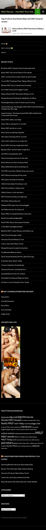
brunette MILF (31, 420)
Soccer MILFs (12, 446)
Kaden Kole (5, 314)
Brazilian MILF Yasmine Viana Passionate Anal (18, 68)
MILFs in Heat (19, 437)
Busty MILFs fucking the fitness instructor (16, 214)
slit (42, 443)
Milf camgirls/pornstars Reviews (18, 292)
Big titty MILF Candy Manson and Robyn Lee (17, 231)
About (3, 52)
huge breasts (5, 429)
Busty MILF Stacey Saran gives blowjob (15, 222)
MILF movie (7, 436)
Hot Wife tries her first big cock (12, 209)
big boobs (5, 417)
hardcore (26, 426)
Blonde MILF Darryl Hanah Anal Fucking (16, 85)
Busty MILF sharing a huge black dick (14, 145)
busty (38, 420)
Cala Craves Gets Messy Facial (12, 244)
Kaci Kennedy (6, 310)
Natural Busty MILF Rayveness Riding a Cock (17, 94)
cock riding (19, 423)
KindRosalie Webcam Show (11, 252)
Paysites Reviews (10, 517)
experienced (17, 427)
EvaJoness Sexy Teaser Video (11, 261)
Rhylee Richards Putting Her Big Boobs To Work (18, 98)
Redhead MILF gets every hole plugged (15, 205)
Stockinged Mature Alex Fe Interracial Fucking (18, 102)
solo (19, 446)
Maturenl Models (24, 517)
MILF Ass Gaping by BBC (4, 517)
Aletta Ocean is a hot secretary (12, 192)
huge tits (13, 429)
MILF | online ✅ (7, 48)
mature (27, 429)
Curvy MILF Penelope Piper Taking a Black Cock (18, 81)
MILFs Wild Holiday (31, 437)
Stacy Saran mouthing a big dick (12, 132)
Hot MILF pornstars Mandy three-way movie (17, 171)
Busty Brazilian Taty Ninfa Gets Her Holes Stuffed (19, 482)
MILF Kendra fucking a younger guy (14, 197)
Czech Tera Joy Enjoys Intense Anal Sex (15, 477)
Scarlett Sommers (7, 301)
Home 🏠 (4, 44)
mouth (14, 440)
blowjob (17, 420)
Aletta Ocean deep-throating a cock (14, 184)
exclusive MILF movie (7, 427)
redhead (32, 443)
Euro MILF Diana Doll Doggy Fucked (14, 90)
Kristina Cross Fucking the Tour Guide (15, 282)
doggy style (35, 423)
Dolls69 (15, 517)
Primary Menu (43, 12)
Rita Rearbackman (26, 33)
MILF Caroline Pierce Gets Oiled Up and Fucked (18, 77)
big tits (22, 416)
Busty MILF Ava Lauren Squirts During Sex (16, 72)
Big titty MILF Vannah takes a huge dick (15, 150)
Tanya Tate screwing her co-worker (13, 124)
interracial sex (20, 429)
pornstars (7, 442)
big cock (13, 417)
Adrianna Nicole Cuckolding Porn (13, 269)
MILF (39, 433)
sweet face (29, 446)
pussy (15, 443)
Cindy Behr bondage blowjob (11, 227)
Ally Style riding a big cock (10, 201)
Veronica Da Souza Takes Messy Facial (15, 473)
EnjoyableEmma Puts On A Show (13, 274)
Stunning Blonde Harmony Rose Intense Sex (17, 465)
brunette (24, 420)
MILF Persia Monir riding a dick (12, 188)
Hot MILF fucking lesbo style (11, 154)
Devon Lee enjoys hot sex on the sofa (14, 158)
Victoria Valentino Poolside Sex (12, 265)
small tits (3, 446)
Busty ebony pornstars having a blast (14, 162)
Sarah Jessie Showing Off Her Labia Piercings (17, 257)
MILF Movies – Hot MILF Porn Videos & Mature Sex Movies (18, 11)
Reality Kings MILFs (23, 443)
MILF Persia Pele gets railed (11, 235)
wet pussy (4, 448)
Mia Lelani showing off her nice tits (14, 137)
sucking (23, 446)
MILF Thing (6, 439)
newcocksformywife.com (24, 440)
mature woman (7, 433)
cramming (27, 424)
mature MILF (33, 429)
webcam (36, 446)
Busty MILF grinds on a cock (11, 128)
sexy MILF (38, 443)
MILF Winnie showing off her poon (14, 175)
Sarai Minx (5, 305)
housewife (35, 427)
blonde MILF (7, 420)
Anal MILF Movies (18, 517)
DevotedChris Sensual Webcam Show (15, 278)
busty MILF (7, 423)
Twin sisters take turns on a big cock (14, 141)
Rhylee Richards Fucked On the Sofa (14, 248)
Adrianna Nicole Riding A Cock (12, 239)
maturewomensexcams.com (25, 433)
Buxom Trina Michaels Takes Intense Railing (17, 469)
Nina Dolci (5, 297)
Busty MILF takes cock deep (11, 120)
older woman (35, 440)
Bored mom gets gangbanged (11, 218)
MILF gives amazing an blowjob (12, 179)
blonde (29, 417)
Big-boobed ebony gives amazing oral (14, 167)
